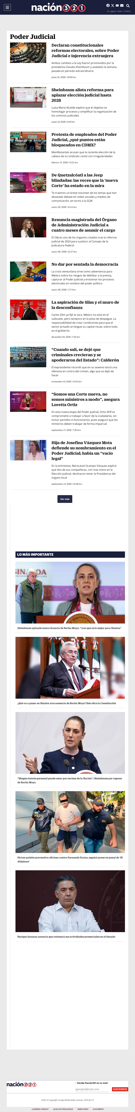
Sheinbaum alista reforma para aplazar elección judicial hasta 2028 (83, 95)
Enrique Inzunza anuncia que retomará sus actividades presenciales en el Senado (66, 936)
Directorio (83, 1109)
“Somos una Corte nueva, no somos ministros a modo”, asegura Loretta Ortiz (86, 399)
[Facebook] (108, 5)
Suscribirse (120, 1089)
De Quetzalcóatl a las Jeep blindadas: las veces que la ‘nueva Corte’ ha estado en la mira (85, 180)
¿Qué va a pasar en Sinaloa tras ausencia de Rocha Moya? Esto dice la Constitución (66, 703)
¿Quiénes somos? (40, 1109)
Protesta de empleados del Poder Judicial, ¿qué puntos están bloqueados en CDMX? (84, 139)
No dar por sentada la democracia (85, 264)
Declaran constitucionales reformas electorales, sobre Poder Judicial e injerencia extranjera (85, 50)
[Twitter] (113, 5)
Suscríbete (98, 1109)
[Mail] (121, 5)
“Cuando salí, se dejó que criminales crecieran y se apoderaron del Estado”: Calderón (85, 354)
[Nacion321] (59, 7)
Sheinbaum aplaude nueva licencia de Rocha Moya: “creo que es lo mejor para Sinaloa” (69, 628)
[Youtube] (118, 5)
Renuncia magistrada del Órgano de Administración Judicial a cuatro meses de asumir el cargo (84, 224)
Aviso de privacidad (63, 1109)
